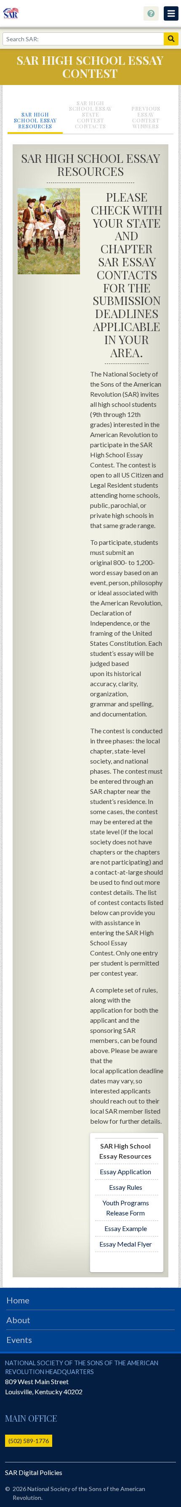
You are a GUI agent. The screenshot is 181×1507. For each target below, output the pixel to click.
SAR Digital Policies (33, 1472)
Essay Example (125, 1228)
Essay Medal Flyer (125, 1244)
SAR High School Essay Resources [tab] (35, 120)
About (18, 1320)
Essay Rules (125, 1187)
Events (19, 1340)
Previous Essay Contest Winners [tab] (145, 117)
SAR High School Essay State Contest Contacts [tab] (90, 114)
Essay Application (125, 1171)
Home (17, 1300)
